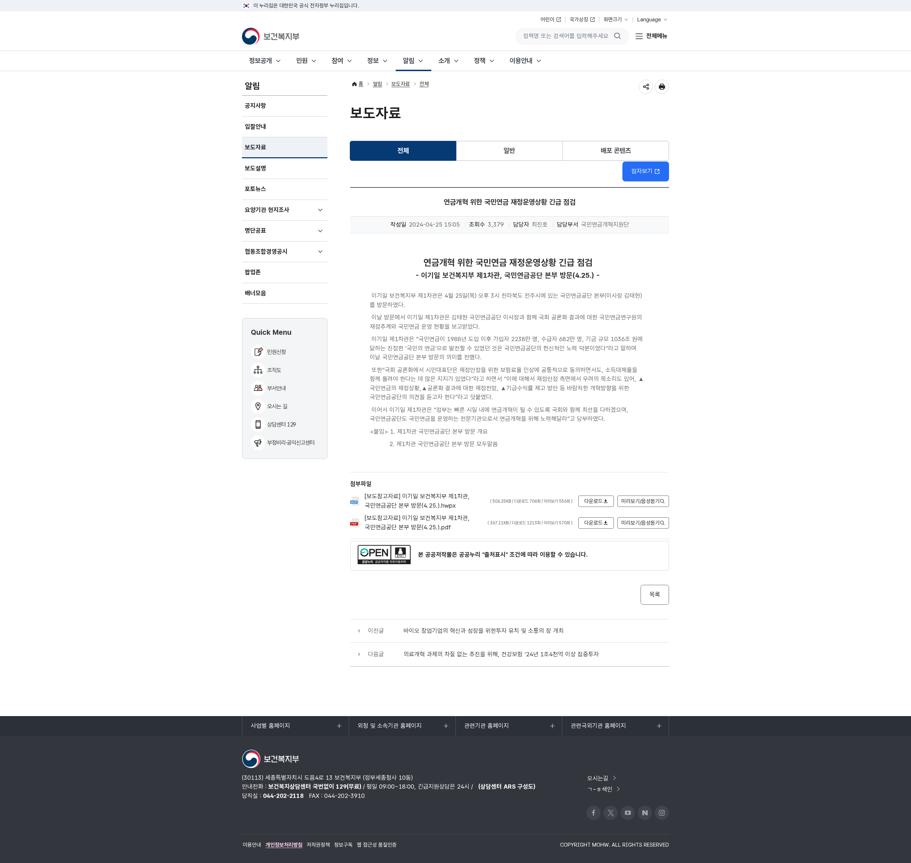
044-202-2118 (283, 795)
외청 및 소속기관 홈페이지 (389, 729)
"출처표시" (495, 554)
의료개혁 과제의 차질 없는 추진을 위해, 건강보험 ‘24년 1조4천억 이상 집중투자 (501, 654)
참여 (337, 61)
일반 (509, 151)
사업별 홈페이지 (270, 729)
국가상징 (579, 19)
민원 (301, 61)
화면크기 (613, 19)
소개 (444, 61)
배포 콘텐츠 (616, 151)
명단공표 (266, 234)
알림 (408, 61)
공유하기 (646, 87)
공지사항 (255, 105)
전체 (424, 84)
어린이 (547, 19)
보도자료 (255, 147)
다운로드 (593, 501)
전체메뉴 (657, 35)
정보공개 (260, 61)
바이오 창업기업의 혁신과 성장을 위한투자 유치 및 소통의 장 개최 (484, 630)
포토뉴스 (255, 188)
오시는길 (598, 778)
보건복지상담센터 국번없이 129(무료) (314, 786)
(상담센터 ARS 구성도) (506, 786)
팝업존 (253, 272)
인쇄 (662, 87)
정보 (373, 61)
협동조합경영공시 (277, 255)
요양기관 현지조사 (277, 213)
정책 (479, 61)
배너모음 (255, 293)
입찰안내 (255, 126)
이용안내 (521, 61)
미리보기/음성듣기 (640, 501)
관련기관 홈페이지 (486, 729)
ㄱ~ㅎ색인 (599, 789)
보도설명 (255, 168)
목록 (654, 594)
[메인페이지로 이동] (270, 36)
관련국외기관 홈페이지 (598, 729)
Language (649, 19)
